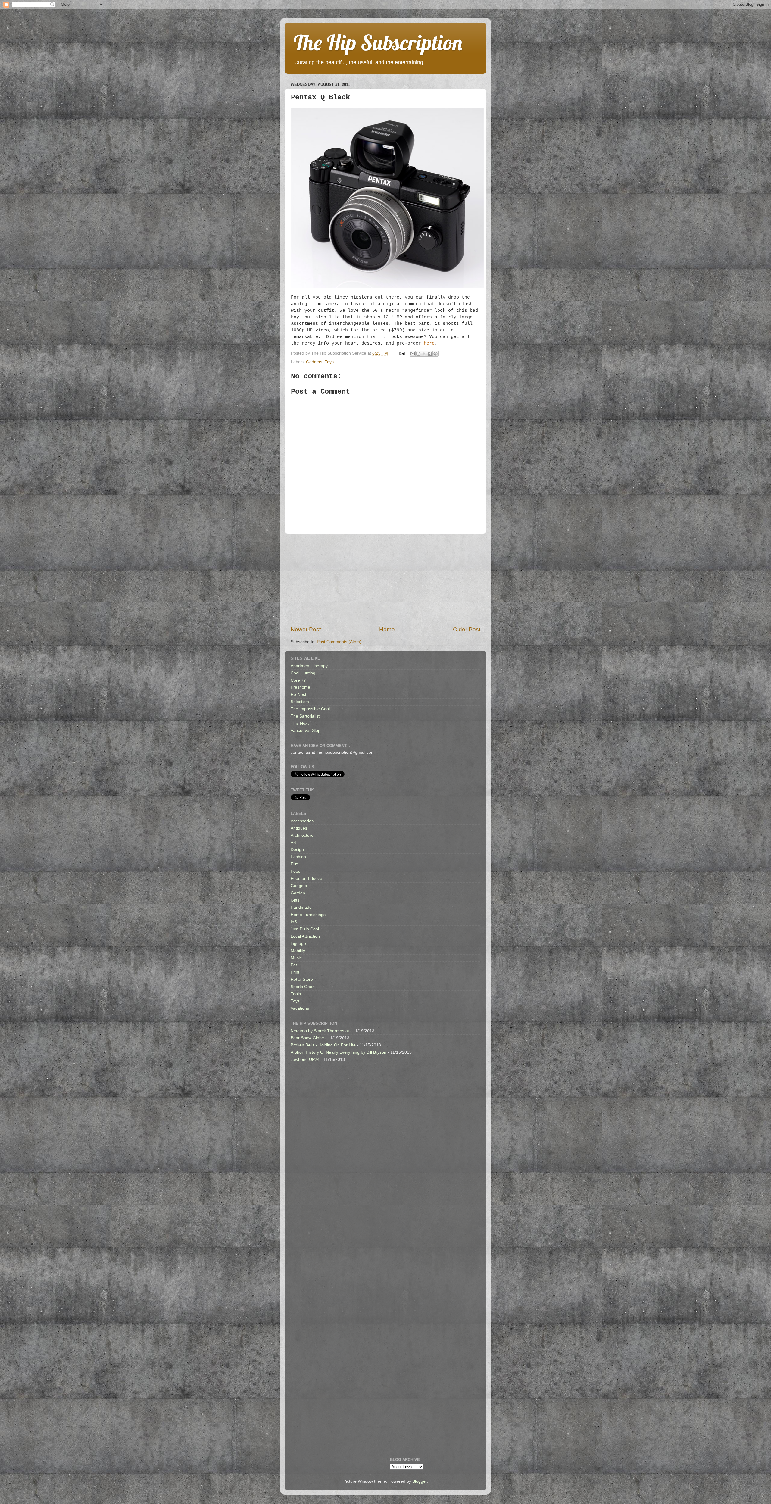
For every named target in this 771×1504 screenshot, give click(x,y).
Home (387, 629)
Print (295, 972)
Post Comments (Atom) (339, 641)
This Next (300, 723)
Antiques (299, 828)
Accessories (302, 821)
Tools (296, 994)
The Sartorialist (305, 716)
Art (293, 842)
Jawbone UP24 (305, 1059)
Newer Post (306, 629)
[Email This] (413, 354)
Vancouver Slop (305, 730)
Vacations (300, 1008)
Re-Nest (298, 694)
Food (296, 871)
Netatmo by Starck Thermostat (320, 1031)
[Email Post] (401, 353)
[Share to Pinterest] (435, 354)
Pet (294, 965)
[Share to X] (424, 354)
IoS (294, 922)
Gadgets (314, 362)
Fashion (298, 857)
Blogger (419, 1481)
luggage (298, 943)
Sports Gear (302, 986)
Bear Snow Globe (307, 1038)
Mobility (298, 951)
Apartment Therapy (309, 666)
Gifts (295, 900)
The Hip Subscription (378, 42)
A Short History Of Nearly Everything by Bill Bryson (338, 1052)
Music (296, 958)
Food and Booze (306, 878)
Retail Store (302, 979)
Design (297, 849)
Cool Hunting (303, 673)
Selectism (300, 701)
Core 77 (298, 680)
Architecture (302, 835)
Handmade (301, 907)
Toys (329, 362)
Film (295, 864)
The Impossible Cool (310, 709)
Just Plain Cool (305, 929)
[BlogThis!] (418, 354)
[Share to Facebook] (430, 354)
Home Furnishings (308, 914)
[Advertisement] (385, 580)
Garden (298, 893)
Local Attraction (305, 936)
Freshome (300, 687)
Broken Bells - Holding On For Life (323, 1045)
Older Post (466, 629)
